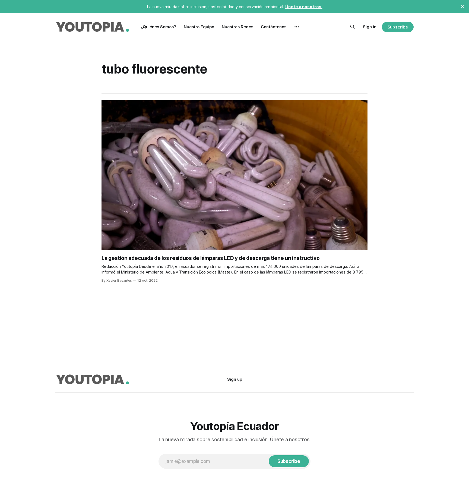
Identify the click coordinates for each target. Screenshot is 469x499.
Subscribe (398, 27)
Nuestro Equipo (199, 26)
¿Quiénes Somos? (158, 26)
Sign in (369, 26)
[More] (296, 27)
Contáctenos (273, 26)
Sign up (234, 379)
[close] (462, 6)
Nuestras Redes (237, 26)
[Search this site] (352, 27)
